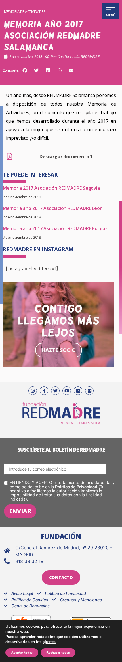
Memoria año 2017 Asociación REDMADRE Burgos (55, 228)
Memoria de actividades (25, 11)
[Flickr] (89, 390)
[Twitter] (55, 390)
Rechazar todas (58, 652)
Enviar (20, 511)
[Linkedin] (78, 390)
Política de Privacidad (76, 486)
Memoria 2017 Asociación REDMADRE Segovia (51, 188)
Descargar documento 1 (65, 156)
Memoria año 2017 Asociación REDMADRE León (53, 208)
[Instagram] (32, 390)
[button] (25, 70)
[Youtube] (66, 390)
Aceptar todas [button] (22, 652)
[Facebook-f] (44, 390)
